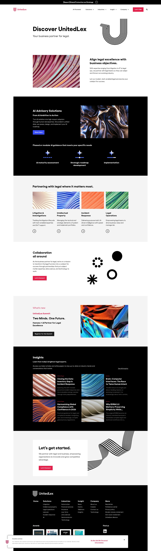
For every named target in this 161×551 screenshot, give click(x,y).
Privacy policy (110, 509)
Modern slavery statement (114, 512)
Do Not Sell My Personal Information (99, 541)
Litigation (46, 504)
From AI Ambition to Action (45, 115)
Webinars (81, 509)
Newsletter (109, 504)
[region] (67, 541)
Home (35, 501)
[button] (7, 542)
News (80, 504)
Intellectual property (50, 507)
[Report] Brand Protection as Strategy (78, 2)
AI (43, 517)
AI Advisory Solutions (47, 110)
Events (80, 507)
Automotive (65, 504)
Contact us (94, 509)
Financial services (67, 507)
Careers (93, 507)
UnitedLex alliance (111, 517)
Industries (65, 501)
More (107, 501)
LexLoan (46, 512)
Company (94, 501)
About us (93, 504)
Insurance (64, 509)
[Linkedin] (105, 531)
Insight (81, 501)
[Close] (124, 540)
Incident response (49, 514)
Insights (80, 512)
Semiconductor (66, 517)
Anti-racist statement (112, 514)
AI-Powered (77, 9)
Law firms (64, 512)
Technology (65, 520)
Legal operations (49, 509)
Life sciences (65, 514)
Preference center (111, 507)
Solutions (47, 501)
